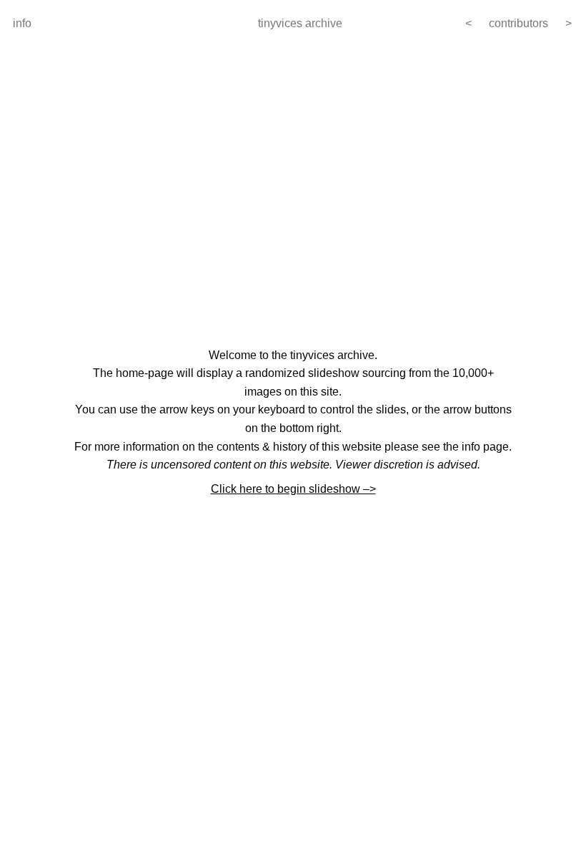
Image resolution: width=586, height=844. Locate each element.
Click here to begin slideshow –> (293, 489)
